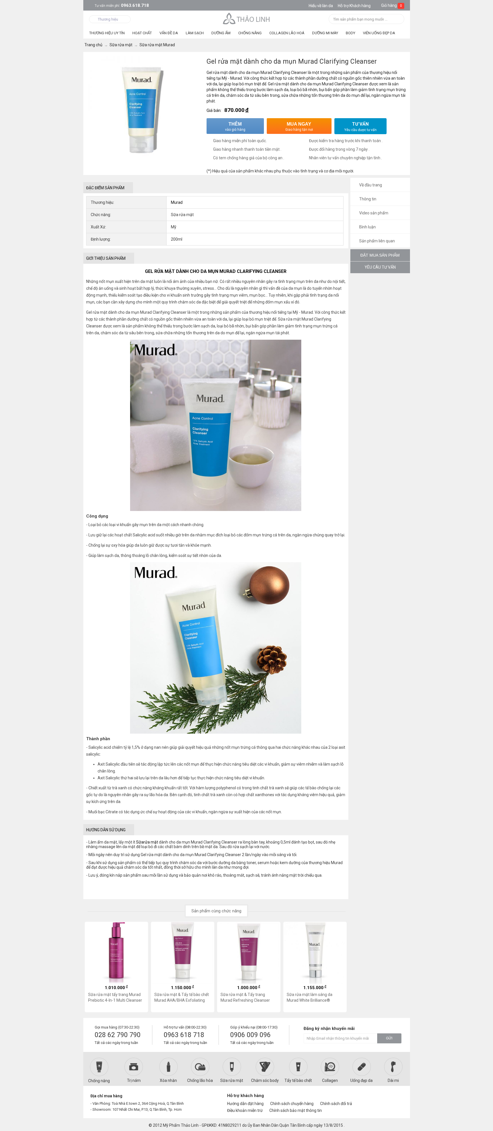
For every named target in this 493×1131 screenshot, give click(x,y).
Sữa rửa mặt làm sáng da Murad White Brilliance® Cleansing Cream (243, 997)
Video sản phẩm (373, 213)
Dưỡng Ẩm (221, 33)
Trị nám (134, 1080)
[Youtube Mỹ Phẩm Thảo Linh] (386, 1098)
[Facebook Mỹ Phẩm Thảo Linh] (376, 1098)
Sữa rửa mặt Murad (295, 319)
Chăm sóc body (265, 1080)
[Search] (398, 20)
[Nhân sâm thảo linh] (247, 18)
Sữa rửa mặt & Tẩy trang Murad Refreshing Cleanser (179, 997)
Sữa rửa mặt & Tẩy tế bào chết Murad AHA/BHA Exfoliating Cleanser (115, 997)
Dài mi (393, 1080)
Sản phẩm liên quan (376, 241)
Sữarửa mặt (147, 842)
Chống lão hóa (200, 1080)
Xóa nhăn (168, 1080)
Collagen (330, 1080)
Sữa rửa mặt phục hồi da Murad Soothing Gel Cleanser (313, 997)
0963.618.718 (122, 5)
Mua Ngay (299, 127)
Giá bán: (214, 110)
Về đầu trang (370, 185)
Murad (177, 202)
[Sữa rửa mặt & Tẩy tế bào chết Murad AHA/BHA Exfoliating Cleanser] (116, 953)
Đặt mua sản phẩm (380, 255)
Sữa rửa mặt (231, 1080)
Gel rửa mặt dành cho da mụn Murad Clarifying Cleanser (136, 312)
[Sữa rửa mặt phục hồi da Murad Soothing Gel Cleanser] (315, 953)
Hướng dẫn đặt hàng (245, 1103)
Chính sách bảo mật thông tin (295, 1110)
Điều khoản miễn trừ (245, 1110)
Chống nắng (99, 1080)
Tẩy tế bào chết (298, 1080)
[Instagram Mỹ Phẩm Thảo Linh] (395, 1098)
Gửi (389, 1038)
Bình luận (367, 227)
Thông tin (367, 199)
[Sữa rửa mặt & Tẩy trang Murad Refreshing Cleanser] (182, 953)
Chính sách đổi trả (336, 1103)
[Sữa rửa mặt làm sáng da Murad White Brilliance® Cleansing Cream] (249, 953)
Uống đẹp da (361, 1080)
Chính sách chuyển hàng (292, 1103)
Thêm (235, 127)
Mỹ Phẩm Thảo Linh (181, 1125)
